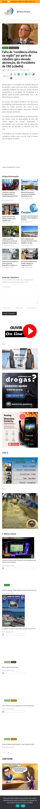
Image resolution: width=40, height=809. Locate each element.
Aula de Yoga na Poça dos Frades (10, 667)
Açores (5, 48)
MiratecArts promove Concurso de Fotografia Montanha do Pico (28, 194)
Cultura (7, 555)
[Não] (37, 802)
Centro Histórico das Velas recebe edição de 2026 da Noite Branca (18, 705)
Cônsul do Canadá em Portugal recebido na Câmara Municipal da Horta (19, 590)
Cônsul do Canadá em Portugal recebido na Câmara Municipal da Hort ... (10, 195)
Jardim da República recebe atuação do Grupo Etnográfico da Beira (18, 744)
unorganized (14, 48)
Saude (13, 662)
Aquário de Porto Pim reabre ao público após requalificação (9, 218)
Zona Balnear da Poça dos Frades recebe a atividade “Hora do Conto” (18, 628)
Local (12, 555)
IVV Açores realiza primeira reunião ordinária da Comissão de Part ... (29, 263)
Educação (15, 623)
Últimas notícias (10, 534)
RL (8, 70)
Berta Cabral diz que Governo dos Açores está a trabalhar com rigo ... (29, 241)
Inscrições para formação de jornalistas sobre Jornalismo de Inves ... (29, 218)
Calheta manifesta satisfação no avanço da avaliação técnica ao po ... (10, 241)
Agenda (7, 623)
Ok (18, 806)
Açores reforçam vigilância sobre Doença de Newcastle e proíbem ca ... (10, 263)
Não (23, 806)
